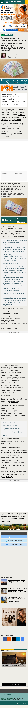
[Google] (22, 639)
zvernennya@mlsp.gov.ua (19, 698)
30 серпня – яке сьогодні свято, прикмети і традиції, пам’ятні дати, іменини (16, 581)
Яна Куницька (14, 54)
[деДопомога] (13, 2)
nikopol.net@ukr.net (12, 57)
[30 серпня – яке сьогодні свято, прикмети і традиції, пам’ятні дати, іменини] (4, 582)
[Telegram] (18, 639)
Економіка (9, 34)
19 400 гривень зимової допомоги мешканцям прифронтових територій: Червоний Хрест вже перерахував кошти (17, 591)
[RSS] (9, 639)
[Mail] (14, 639)
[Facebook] (5, 639)
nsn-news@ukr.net (15, 699)
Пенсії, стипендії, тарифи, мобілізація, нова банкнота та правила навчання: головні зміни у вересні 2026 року (17, 599)
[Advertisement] (14, 156)
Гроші (2, 34)
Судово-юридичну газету (11, 120)
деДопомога (13, 402)
